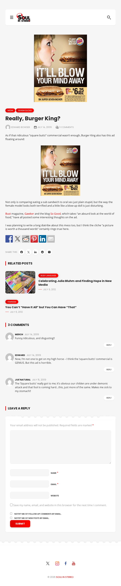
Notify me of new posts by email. (31, 518)
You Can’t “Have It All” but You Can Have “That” (41, 307)
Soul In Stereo (65, 577)
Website (55, 495)
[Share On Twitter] (28, 252)
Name (54, 473)
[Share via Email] (49, 252)
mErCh (19, 334)
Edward (20, 355)
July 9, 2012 (49, 289)
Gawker (29, 213)
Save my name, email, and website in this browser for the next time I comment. (60, 505)
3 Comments (66, 127)
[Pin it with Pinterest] (34, 239)
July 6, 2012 (16, 312)
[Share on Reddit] (26, 239)
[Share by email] (51, 239)
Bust (8, 213)
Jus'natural (23, 379)
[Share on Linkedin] (42, 239)
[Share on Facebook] (9, 239)
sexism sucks (25, 110)
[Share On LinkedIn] (35, 252)
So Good (55, 213)
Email (54, 484)
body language (48, 275)
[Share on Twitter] (17, 239)
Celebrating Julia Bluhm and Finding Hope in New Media (75, 283)
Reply (109, 345)
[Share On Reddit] (42, 252)
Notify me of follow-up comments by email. (37, 514)
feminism (12, 301)
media (10, 110)
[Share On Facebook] (21, 252)
